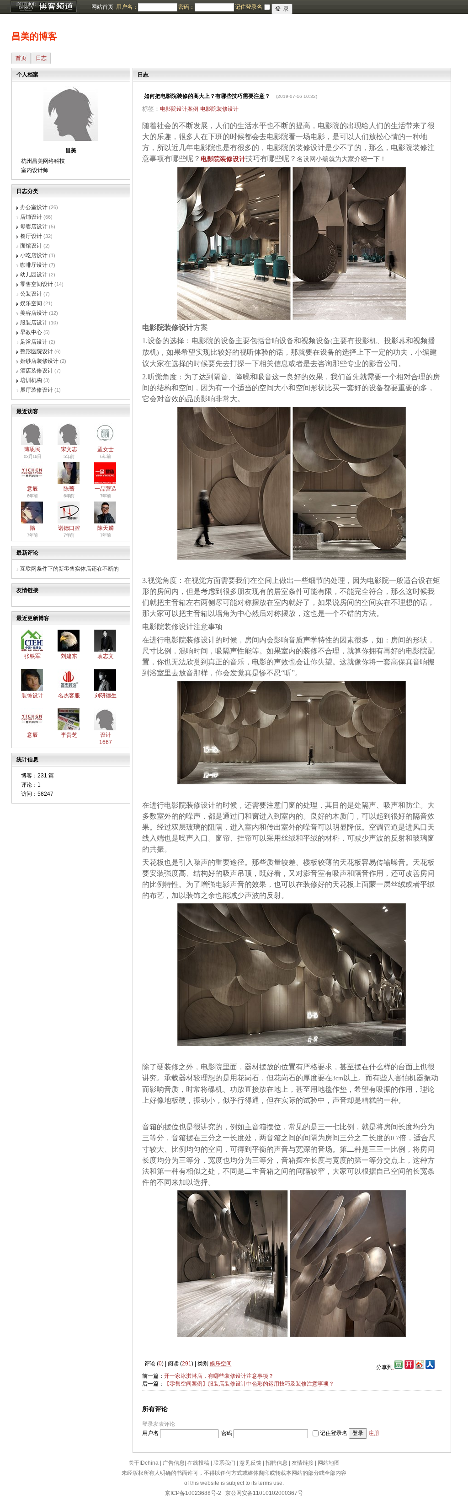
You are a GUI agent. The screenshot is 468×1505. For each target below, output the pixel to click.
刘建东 (69, 656)
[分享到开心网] (409, 1367)
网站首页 (102, 7)
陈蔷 (69, 488)
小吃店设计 (34, 255)
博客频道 (43, 7)
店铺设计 (31, 217)
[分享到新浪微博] (419, 1367)
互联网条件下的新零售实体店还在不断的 (69, 569)
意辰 (32, 488)
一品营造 (106, 488)
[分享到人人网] (430, 1367)
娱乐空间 (31, 303)
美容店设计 (34, 313)
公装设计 (31, 294)
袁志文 (105, 656)
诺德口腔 (69, 528)
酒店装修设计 (36, 370)
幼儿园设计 (34, 274)
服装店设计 (34, 322)
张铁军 (32, 656)
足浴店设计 (34, 342)
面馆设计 (31, 246)
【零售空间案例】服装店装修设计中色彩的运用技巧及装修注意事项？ (249, 1384)
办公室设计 (34, 207)
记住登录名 (333, 1433)
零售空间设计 (36, 284)
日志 (41, 58)
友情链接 (303, 1463)
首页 (21, 58)
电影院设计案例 (179, 109)
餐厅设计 (31, 236)
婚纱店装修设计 (39, 361)
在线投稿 (198, 1463)
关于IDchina (143, 1463)
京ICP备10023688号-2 (193, 1493)
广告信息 (174, 1463)
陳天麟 (105, 528)
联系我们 (224, 1463)
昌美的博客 (34, 36)
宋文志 (69, 449)
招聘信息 (276, 1463)
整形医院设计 (36, 351)
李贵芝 (69, 735)
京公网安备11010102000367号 (264, 1493)
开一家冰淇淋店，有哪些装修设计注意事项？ (219, 1376)
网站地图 (329, 1463)
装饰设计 (32, 695)
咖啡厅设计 (34, 265)
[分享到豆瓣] (398, 1367)
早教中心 (31, 332)
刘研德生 (106, 695)
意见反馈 (250, 1463)
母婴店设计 (34, 226)
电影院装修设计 (219, 109)
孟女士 (105, 449)
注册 (373, 1433)
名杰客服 (69, 695)
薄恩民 (32, 449)
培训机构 (31, 380)
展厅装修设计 (36, 390)
